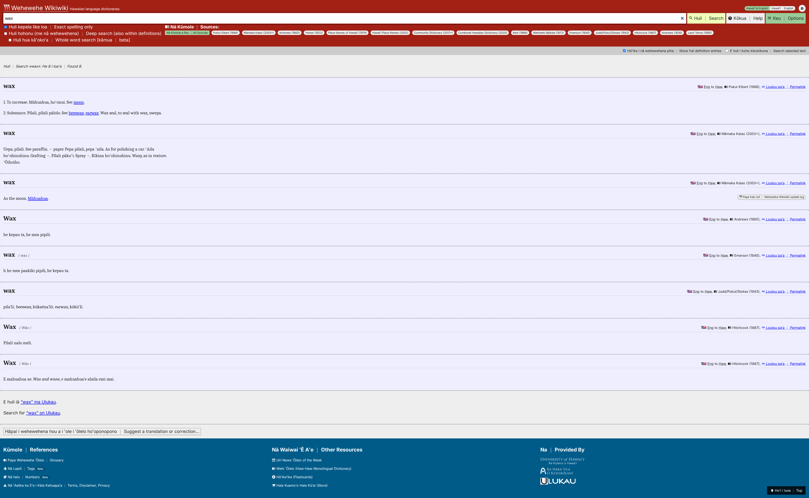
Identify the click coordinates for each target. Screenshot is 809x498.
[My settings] (802, 8)
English (788, 8)
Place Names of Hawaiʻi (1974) (347, 32)
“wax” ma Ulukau (38, 402)
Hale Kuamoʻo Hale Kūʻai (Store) (301, 485)
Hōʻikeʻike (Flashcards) (294, 477)
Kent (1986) (520, 32)
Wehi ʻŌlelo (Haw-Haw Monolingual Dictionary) (313, 468)
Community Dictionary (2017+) (433, 32)
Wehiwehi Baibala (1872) (548, 32)
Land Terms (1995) (700, 32)
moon (79, 102)
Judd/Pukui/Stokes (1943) (612, 32)
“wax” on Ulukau (43, 412)
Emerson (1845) (579, 32)
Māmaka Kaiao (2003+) (259, 32)
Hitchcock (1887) (645, 32)
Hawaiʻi (776, 8)
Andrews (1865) (289, 32)
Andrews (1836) (672, 32)
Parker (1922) (314, 32)
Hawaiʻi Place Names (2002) (390, 32)
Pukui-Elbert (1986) (225, 32)
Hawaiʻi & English (757, 8)
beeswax (76, 112)
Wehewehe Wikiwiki (38, 8)
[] (71, 40)
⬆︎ (786, 490)
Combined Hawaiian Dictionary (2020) (482, 32)
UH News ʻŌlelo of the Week (298, 460)
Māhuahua (38, 198)
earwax (92, 112)
